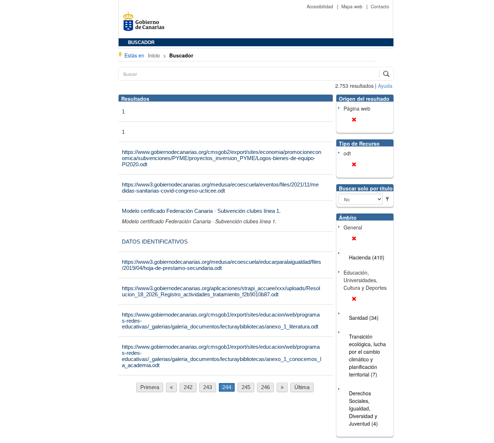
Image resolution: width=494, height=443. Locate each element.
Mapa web (352, 6)
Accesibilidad (321, 6)
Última (302, 387)
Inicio (154, 55)
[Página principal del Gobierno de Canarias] (146, 24)
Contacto (380, 6)
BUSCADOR (141, 42)
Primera (149, 387)
